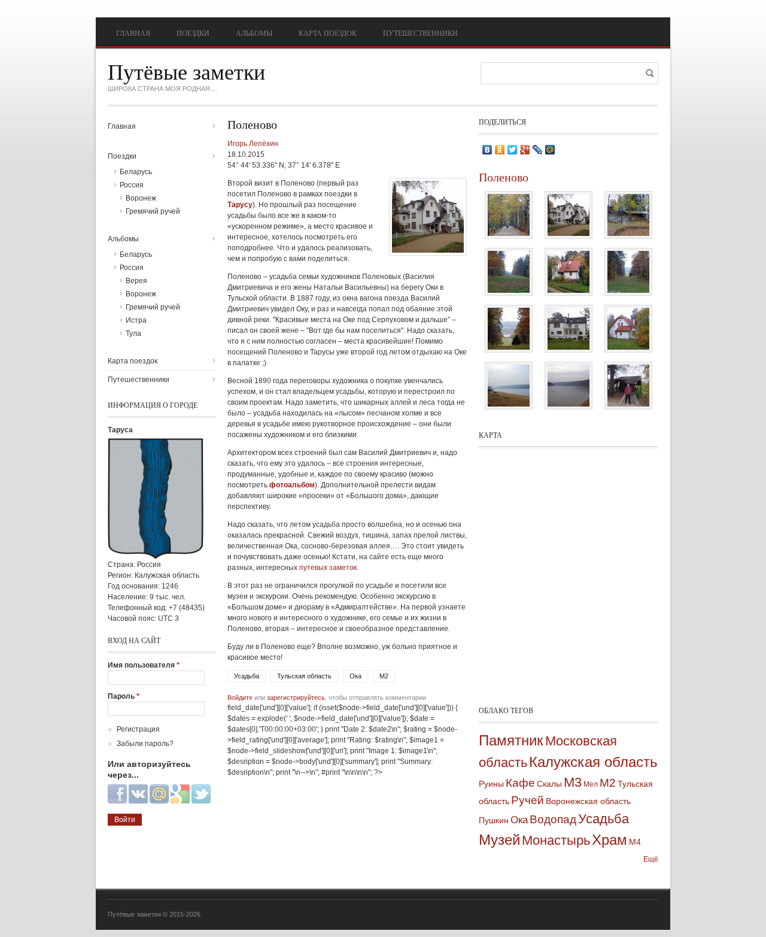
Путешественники (420, 33)
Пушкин (494, 820)
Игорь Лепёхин (252, 144)
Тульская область (304, 676)
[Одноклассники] (500, 149)
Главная (133, 33)
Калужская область (593, 762)
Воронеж (141, 198)
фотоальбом (292, 485)
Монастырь (556, 840)
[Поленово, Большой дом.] (428, 253)
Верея (136, 281)
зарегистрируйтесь (296, 697)
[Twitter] (512, 149)
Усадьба (246, 676)
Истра (136, 320)
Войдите (240, 697)
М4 (635, 842)
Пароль (123, 696)
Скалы (549, 784)
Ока (355, 676)
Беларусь (136, 172)
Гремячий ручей (153, 211)
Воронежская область (588, 801)
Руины (491, 784)
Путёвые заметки (186, 71)
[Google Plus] (525, 149)
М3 (573, 782)
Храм (609, 840)
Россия (132, 185)
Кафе (520, 783)
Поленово (503, 177)
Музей (499, 840)
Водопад (553, 819)
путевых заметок (328, 567)
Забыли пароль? (145, 743)
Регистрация (138, 729)
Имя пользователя (144, 665)
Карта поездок (328, 33)
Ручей (527, 800)
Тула (133, 333)
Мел (590, 784)
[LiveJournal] (537, 149)
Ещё (650, 859)
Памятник (511, 740)
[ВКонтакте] (487, 149)
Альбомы (254, 33)
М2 (383, 676)
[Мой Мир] (550, 149)
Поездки (193, 33)
